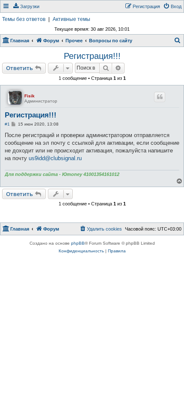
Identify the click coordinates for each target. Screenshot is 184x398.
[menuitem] (25, 6)
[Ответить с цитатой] (159, 97)
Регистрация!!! (92, 56)
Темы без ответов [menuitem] (23, 19)
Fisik (29, 96)
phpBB (78, 243)
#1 (7, 124)
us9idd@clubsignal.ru (55, 158)
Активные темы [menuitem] (71, 19)
